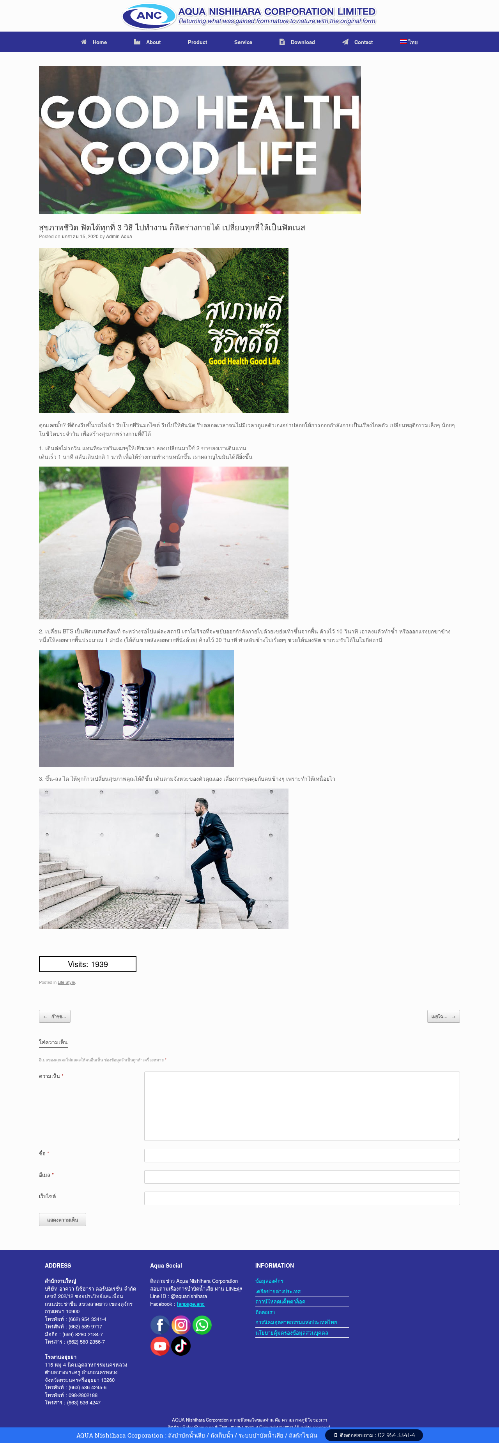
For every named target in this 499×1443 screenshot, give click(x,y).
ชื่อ (44, 1153)
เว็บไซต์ (47, 1196)
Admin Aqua (119, 236)
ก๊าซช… (54, 1016)
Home (100, 42)
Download (303, 42)
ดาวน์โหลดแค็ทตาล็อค (280, 1301)
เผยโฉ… (444, 1016)
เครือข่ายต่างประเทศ (278, 1291)
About (153, 42)
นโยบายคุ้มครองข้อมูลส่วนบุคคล (291, 1332)
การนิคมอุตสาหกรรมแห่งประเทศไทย (296, 1322)
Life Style (66, 982)
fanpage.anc (191, 1303)
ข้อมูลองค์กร (269, 1280)
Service (243, 42)
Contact (363, 42)
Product (197, 42)
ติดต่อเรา (265, 1312)
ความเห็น (51, 1076)
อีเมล (46, 1174)
